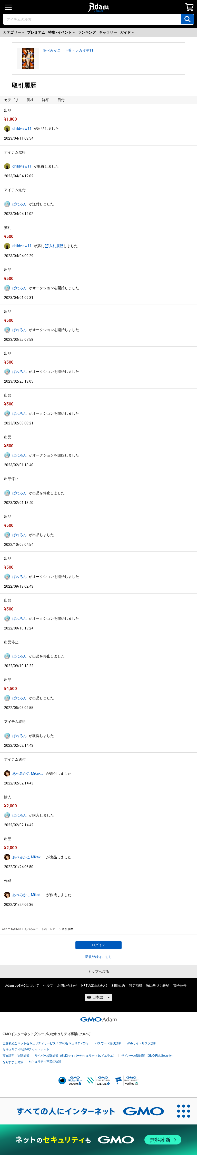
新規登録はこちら (98, 957)
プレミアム (36, 32)
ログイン (98, 945)
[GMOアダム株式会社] (98, 1019)
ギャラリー (108, 32)
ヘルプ (48, 985)
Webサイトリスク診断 (141, 1043)
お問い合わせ (67, 985)
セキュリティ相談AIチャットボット (26, 1049)
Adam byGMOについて (22, 985)
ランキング (87, 32)
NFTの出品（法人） (94, 985)
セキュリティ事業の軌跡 (45, 1061)
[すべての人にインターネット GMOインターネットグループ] (85, 1111)
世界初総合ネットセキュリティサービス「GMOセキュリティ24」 (46, 1043)
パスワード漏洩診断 (108, 1043)
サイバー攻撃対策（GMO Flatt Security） (147, 1055)
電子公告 (179, 985)
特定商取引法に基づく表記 (149, 985)
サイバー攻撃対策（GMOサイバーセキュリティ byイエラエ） (75, 1055)
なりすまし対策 (13, 1062)
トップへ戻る (98, 971)
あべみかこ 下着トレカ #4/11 (68, 50)
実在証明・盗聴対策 (16, 1055)
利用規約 (118, 985)
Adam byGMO (11, 929)
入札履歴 (56, 246)
